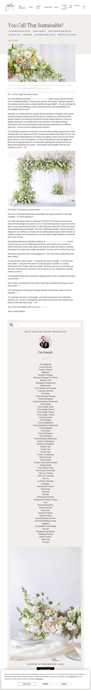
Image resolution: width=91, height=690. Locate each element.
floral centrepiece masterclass (45, 401)
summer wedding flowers (45, 521)
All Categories (45, 364)
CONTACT (76, 5)
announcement (45, 367)
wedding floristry (45, 534)
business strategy (45, 375)
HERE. (21, 279)
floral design (45, 404)
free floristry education (45, 470)
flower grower (46, 457)
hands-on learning (46, 476)
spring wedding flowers (45, 518)
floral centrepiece (45, 399)
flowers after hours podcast (45, 462)
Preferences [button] (39, 679)
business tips (45, 380)
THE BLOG (70, 6)
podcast (45, 494)
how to (45, 478)
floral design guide (45, 407)
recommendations (45, 505)
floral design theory (45, 412)
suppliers (45, 524)
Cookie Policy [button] (72, 676)
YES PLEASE (45, 669)
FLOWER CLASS (38, 7)
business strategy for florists (45, 378)
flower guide (45, 460)
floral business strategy (45, 396)
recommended (45, 508)
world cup (45, 539)
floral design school (45, 409)
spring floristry (45, 516)
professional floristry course (45, 500)
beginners (46, 372)
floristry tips (15, 34)
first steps (45, 393)
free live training (45, 473)
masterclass (45, 489)
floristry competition (45, 444)
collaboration (45, 386)
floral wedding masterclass (59, 31)
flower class (45, 452)
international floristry (45, 486)
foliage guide (45, 465)
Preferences (27, 684)
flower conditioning (45, 455)
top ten (45, 529)
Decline (45, 684)
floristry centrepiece (45, 441)
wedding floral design (67, 34)
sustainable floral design (44, 34)
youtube (45, 542)
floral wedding (45, 436)
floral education (45, 417)
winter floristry (45, 537)
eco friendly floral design (19, 31)
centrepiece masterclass (45, 383)
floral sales (45, 431)
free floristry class (45, 468)
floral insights (39, 31)
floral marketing (45, 428)
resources (45, 510)
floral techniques (45, 433)
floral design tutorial (45, 415)
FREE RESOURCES (22, 7)
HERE (17, 293)
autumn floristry (45, 370)
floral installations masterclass (45, 425)
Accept (64, 684)
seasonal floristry (45, 513)
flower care (45, 449)
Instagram (44, 307)
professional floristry (45, 497)
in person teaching (45, 481)
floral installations (45, 423)
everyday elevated (45, 391)
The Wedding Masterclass (51, 210)
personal (45, 492)
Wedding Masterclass (39, 99)
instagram (27, 34)
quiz (45, 502)
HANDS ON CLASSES (64, 7)
